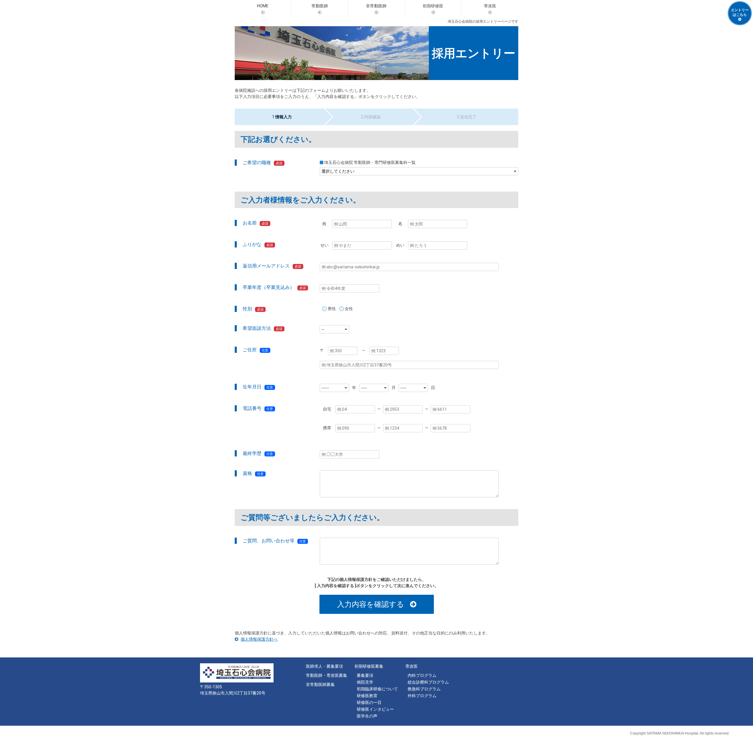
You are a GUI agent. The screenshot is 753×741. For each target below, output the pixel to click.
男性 (332, 308)
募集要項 (365, 675)
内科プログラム (422, 675)
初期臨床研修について (377, 689)
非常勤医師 (376, 6)
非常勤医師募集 (320, 684)
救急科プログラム (424, 689)
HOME (263, 6)
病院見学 (365, 682)
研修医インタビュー (375, 709)
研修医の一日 (369, 702)
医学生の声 (367, 716)
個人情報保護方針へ (259, 639)
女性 (349, 308)
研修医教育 (367, 695)
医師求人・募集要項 (324, 666)
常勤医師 (319, 6)
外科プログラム (422, 695)
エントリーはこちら (740, 12)
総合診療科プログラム (428, 682)
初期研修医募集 (368, 666)
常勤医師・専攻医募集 (326, 675)
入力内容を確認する (370, 604)
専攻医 (411, 666)
